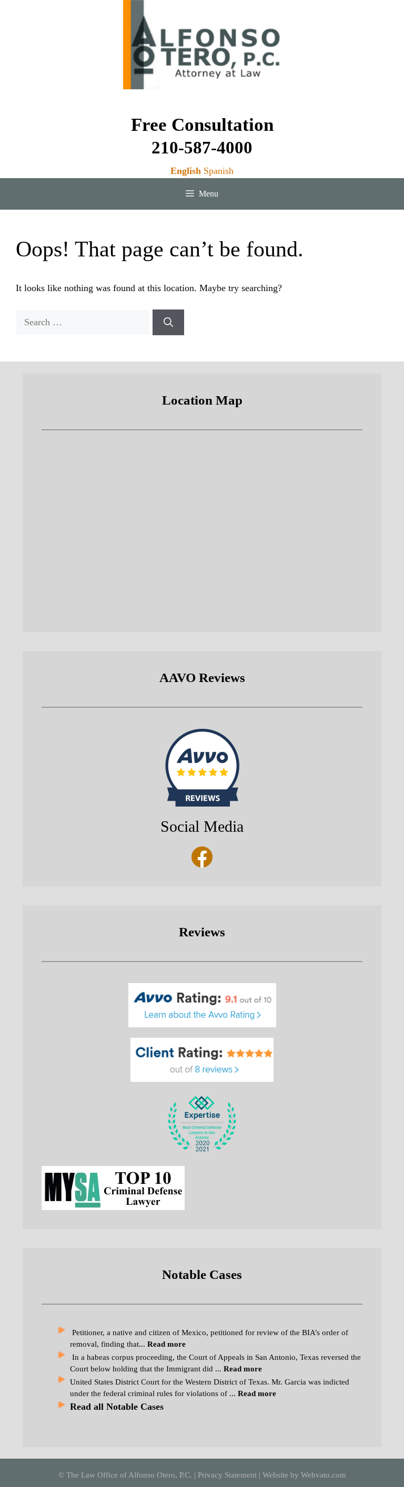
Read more (257, 1393)
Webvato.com (323, 1475)
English (185, 171)
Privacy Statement (227, 1475)
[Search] (168, 322)
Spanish (219, 171)
